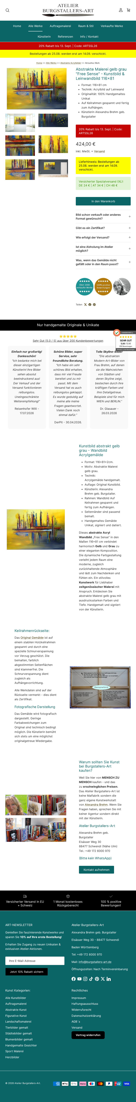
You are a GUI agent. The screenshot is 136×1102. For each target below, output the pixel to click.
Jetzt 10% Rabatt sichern (60, 1072)
